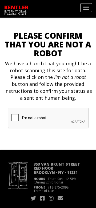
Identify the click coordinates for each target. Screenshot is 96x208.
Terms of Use (44, 191)
